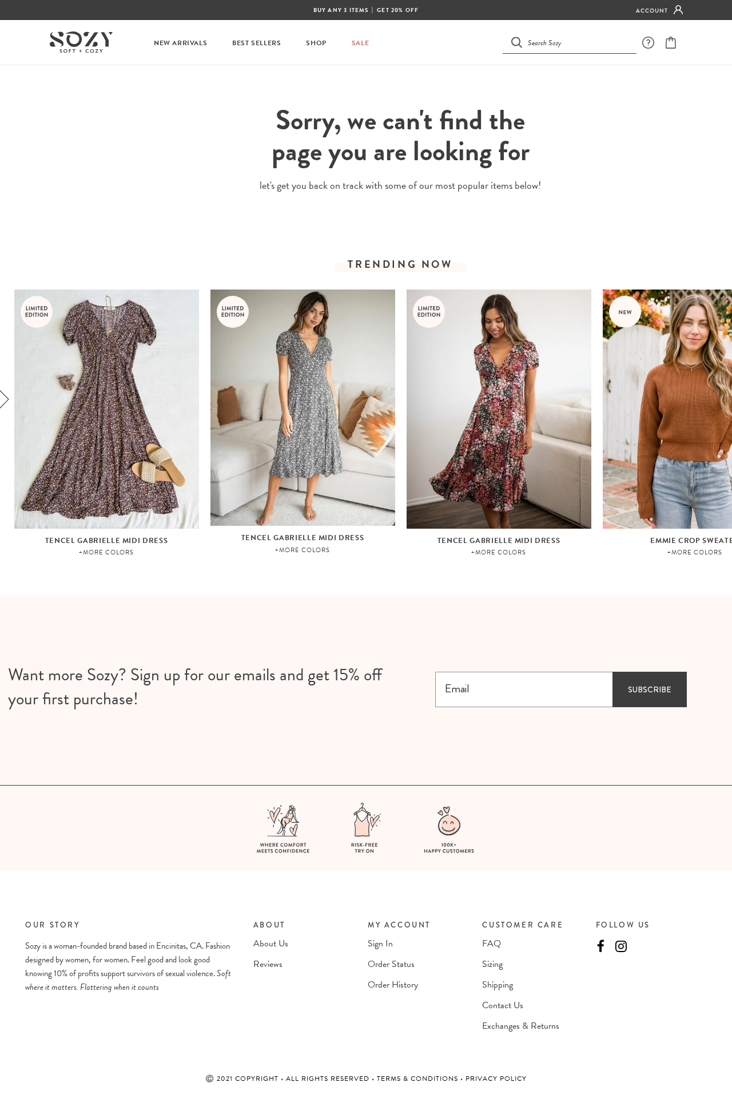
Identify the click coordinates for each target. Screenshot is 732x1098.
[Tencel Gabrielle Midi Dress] (106, 409)
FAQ (491, 943)
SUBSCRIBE (649, 689)
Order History (393, 985)
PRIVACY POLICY (496, 1078)
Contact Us (502, 1005)
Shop (316, 43)
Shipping (497, 985)
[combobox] (576, 42)
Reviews (268, 964)
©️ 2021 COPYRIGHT (243, 1078)
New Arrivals (180, 43)
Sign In (380, 943)
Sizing (492, 964)
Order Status (391, 964)
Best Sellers (256, 43)
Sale (360, 43)
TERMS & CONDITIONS (418, 1078)
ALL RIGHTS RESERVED (329, 1078)
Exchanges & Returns (520, 1026)
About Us (270, 943)
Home (372, 86)
